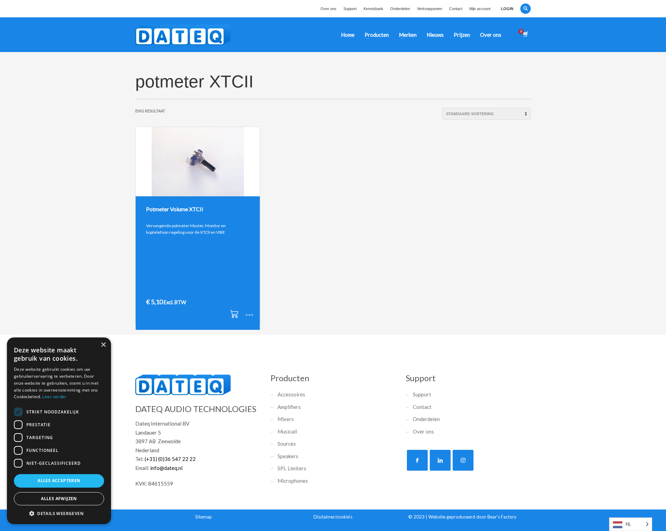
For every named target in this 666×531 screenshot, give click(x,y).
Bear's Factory (501, 517)
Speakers (288, 456)
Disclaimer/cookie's (333, 517)
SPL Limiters (292, 468)
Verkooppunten (429, 9)
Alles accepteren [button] (58, 480)
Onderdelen (400, 9)
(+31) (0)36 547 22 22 (170, 459)
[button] (235, 315)
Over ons (328, 9)
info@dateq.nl (166, 468)
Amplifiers (289, 407)
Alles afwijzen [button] (59, 499)
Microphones (293, 481)
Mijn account (479, 9)
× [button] (103, 345)
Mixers (286, 419)
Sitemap (203, 517)
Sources (287, 443)
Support (350, 9)
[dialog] (59, 430)
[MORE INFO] (249, 315)
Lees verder (54, 397)
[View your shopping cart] (525, 35)
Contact (455, 9)
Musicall (287, 431)
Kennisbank (373, 9)
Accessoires (291, 394)
